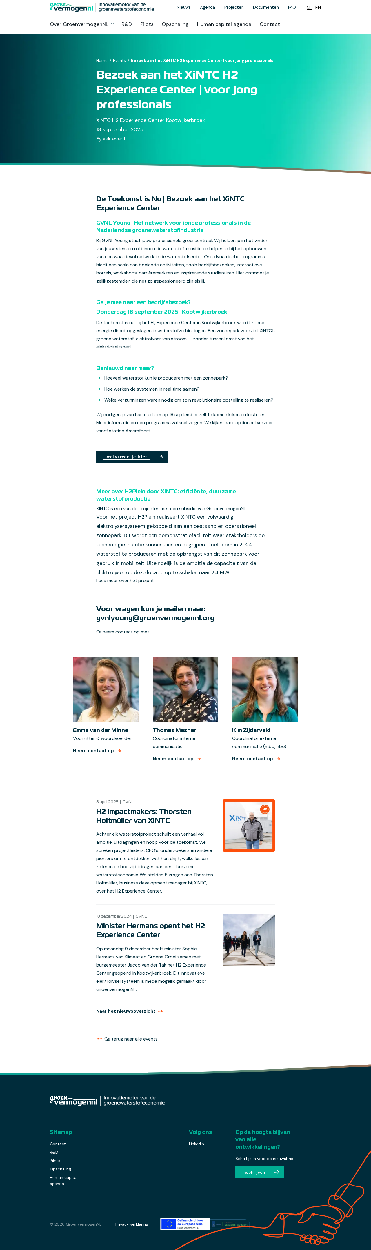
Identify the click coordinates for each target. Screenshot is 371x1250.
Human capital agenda (224, 24)
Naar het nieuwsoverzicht (126, 1011)
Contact (270, 24)
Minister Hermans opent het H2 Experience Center (150, 930)
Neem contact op (97, 750)
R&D (126, 24)
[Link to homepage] (104, 7)
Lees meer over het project (125, 580)
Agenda (207, 7)
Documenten (266, 7)
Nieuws (184, 7)
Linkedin (196, 1143)
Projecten (234, 7)
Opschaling (175, 24)
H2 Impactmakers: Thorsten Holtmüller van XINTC (144, 816)
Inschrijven (253, 1172)
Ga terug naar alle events (131, 1039)
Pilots (147, 24)
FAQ (292, 7)
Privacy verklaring (131, 1224)
